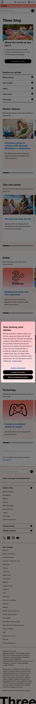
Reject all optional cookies (18, 377)
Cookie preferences (18, 368)
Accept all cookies (18, 372)
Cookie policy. (17, 361)
